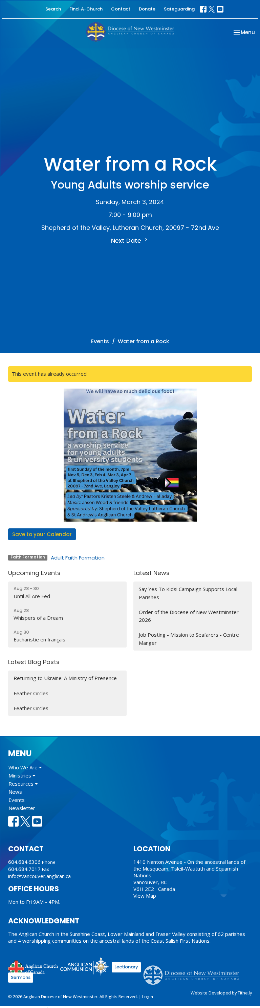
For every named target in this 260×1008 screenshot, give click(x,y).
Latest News (151, 573)
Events (100, 341)
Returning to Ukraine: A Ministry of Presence (65, 678)
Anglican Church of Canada (33, 967)
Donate (147, 9)
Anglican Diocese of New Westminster (194, 972)
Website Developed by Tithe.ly (221, 992)
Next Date (127, 240)
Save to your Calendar (42, 534)
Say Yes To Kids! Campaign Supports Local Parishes (188, 593)
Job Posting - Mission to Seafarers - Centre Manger (189, 638)
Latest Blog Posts (34, 662)
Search (53, 9)
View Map (144, 895)
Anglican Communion (85, 966)
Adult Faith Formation (78, 557)
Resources (21, 783)
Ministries (20, 775)
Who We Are (23, 767)
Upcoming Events (34, 573)
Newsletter (21, 808)
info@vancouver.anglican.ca (39, 876)
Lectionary (126, 967)
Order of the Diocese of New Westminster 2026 (189, 616)
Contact (120, 9)
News (15, 791)
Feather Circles (31, 693)
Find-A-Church (86, 9)
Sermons (20, 977)
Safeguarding (179, 9)
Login (147, 997)
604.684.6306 (24, 861)
